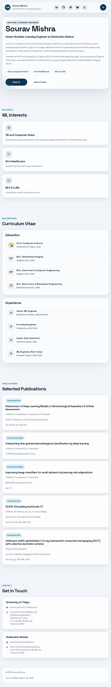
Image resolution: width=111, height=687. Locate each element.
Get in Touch (40, 82)
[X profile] (84, 7)
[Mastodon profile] (71, 7)
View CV (16, 82)
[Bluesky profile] (77, 7)
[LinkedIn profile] (57, 7)
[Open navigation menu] (103, 7)
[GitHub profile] (64, 7)
